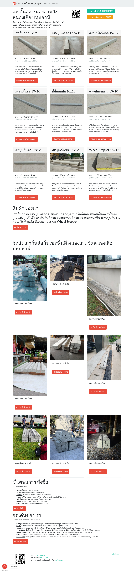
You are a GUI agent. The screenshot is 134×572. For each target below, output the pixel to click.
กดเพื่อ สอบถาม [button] (20, 227)
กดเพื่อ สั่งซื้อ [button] (19, 508)
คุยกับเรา (47, 3)
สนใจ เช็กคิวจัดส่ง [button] (23, 312)
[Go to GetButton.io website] (5, 570)
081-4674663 (44, 558)
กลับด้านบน (115, 554)
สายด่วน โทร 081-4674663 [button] (100, 17)
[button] (76, 13)
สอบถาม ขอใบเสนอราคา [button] (26, 80)
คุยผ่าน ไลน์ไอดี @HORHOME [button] (101, 11)
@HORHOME (41, 555)
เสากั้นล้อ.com (58, 560)
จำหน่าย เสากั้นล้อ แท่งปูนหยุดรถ (28, 3)
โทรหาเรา (55, 3)
